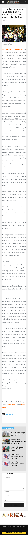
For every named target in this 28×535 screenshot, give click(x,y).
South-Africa (9, 414)
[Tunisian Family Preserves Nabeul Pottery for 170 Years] (6, 441)
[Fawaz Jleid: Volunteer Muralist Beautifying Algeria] (6, 449)
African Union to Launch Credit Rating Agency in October (18, 434)
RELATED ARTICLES (8, 428)
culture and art (7, 528)
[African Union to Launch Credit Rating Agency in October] (6, 434)
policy (14, 526)
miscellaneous (22, 528)
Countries (4, 526)
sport (12, 528)
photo (15, 528)
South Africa (9, 526)
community (22, 526)
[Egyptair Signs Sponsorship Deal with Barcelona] (6, 456)
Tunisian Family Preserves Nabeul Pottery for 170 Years (18, 441)
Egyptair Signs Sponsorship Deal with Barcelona (17, 456)
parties (3, 528)
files (13, 529)
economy (18, 526)
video (18, 528)
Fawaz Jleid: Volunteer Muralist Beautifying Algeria (17, 448)
